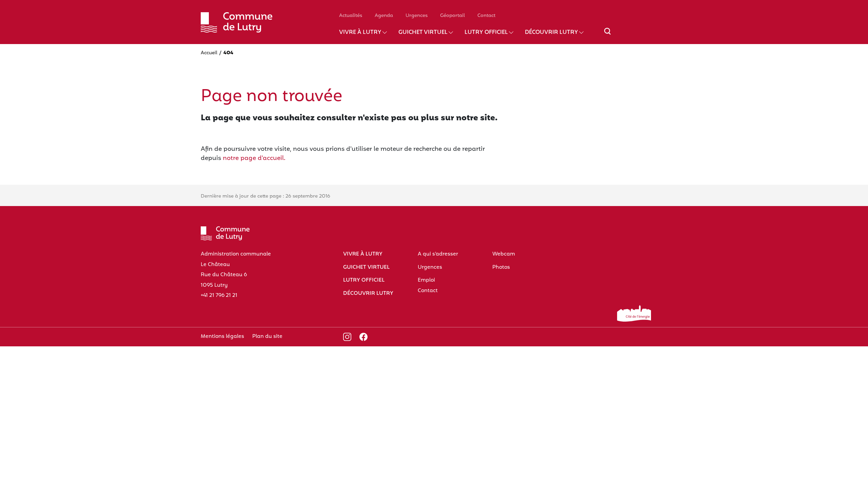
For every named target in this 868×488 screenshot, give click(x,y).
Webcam (503, 254)
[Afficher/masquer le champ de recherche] (607, 35)
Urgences (417, 16)
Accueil (209, 53)
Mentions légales (222, 336)
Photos (501, 267)
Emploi (426, 280)
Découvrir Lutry (551, 32)
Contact (486, 16)
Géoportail (452, 16)
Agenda (384, 16)
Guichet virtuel (423, 32)
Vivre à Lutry (360, 32)
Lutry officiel (486, 32)
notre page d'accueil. (254, 158)
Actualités (350, 16)
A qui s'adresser (438, 254)
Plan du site (267, 336)
